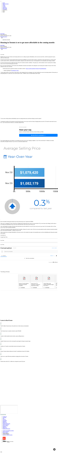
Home (4, 2)
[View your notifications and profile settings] (56, 256)
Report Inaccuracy (3, 36)
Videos (4, 4)
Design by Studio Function (7, 434)
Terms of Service (6, 424)
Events (4, 5)
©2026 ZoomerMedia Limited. (8, 430)
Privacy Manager (6, 433)
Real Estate (2, 33)
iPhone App (5, 422)
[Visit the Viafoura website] (55, 267)
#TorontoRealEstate (42, 68)
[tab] (3, 256)
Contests (4, 6)
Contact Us (5, 416)
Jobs (3, 418)
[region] (29, 257)
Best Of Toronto (6, 3)
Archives (4, 419)
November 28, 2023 (15, 70)
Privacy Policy (5, 425)
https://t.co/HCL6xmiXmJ (30, 68)
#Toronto (37, 68)
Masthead (4, 421)
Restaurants (5, 8)
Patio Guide (5, 7)
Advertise (4, 417)
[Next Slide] (56, 282)
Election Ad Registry (6, 423)
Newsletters (5, 420)
